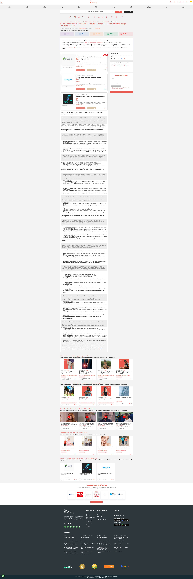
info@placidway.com (120, 515)
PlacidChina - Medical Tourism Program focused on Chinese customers (88, 540)
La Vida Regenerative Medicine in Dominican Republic (85, 474)
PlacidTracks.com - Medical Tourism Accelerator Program (121, 538)
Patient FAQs (88, 521)
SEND (121, 91)
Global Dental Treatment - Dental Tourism (87, 552)
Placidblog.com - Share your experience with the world (119, 540)
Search (118, 11)
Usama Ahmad (97, 28)
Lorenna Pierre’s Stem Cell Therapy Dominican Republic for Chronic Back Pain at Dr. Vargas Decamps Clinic (69, 424)
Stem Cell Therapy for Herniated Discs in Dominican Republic (105, 399)
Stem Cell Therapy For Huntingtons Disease (91, 21)
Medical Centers (68, 21)
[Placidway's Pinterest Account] (74, 527)
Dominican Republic (105, 21)
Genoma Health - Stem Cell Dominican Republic (105, 474)
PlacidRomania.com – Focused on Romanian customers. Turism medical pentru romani (71, 541)
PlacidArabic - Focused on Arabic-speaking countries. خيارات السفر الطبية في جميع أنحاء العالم (104, 544)
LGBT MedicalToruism (118, 551)
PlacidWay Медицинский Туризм (87, 535)
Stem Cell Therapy (77, 21)
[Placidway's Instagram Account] (77, 527)
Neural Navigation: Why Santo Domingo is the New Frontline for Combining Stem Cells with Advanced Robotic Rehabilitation (87, 447)
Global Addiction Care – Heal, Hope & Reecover (104, 552)
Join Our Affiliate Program (89, 515)
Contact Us (88, 526)
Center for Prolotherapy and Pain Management (120, 65)
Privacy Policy (114, 88)
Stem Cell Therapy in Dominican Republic (124, 397)
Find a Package (100, 514)
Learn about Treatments (101, 519)
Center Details (90, 69)
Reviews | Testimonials (101, 517)
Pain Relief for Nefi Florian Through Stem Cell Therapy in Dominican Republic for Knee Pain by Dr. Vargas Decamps (105, 424)
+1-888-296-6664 (119, 513)
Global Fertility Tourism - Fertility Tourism (70, 552)
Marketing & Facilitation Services (90, 518)
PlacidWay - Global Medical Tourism (120, 535)
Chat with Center (79, 69)
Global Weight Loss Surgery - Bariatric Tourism (121, 548)
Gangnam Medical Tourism (102, 537)
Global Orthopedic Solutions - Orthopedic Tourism (86, 554)
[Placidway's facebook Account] (65, 527)
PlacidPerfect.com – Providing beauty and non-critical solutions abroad (88, 544)
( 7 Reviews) (68, 65)
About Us (88, 513)
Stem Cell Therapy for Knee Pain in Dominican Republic (85, 399)
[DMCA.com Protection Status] (94, 566)
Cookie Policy (121, 88)
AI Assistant (128, 11)
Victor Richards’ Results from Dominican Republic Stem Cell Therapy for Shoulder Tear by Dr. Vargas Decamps (87, 424)
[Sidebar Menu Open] (2, 2)
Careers (87, 524)
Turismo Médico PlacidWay (69, 537)
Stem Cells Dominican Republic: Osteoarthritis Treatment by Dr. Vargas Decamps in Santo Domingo (86, 372)
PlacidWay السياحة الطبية (85, 537)
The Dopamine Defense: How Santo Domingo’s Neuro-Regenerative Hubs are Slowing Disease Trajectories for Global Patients (68, 447)
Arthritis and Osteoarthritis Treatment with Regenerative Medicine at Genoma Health (68, 372)
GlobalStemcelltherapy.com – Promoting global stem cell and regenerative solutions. (103, 548)
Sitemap (87, 527)
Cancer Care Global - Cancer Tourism (71, 553)
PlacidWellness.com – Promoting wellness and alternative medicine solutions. (70, 544)
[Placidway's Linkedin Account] (79, 527)
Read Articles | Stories (101, 521)
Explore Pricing (100, 516)
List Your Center (89, 520)
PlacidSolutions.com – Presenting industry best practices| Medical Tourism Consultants (103, 541)
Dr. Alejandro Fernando (82, 28)
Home (62, 21)
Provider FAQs (89, 523)
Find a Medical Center (101, 513)
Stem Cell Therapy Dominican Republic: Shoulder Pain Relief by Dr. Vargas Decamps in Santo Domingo (105, 372)
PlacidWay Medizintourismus (69, 535)
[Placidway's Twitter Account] (68, 527)
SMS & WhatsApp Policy (126, 87)
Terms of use (119, 87)
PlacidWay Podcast (101, 535)
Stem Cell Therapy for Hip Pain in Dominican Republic (67, 399)
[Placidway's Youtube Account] (71, 527)
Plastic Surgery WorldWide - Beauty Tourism (87, 548)
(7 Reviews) (67, 477)
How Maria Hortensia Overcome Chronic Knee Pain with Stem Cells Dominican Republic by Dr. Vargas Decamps (123, 424)
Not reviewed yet (64, 86)
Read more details (79, 66)
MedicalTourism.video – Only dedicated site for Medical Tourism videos (71, 548)
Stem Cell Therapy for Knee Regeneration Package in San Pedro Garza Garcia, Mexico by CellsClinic (124, 372)
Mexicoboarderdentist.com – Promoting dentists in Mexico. (121, 544)
